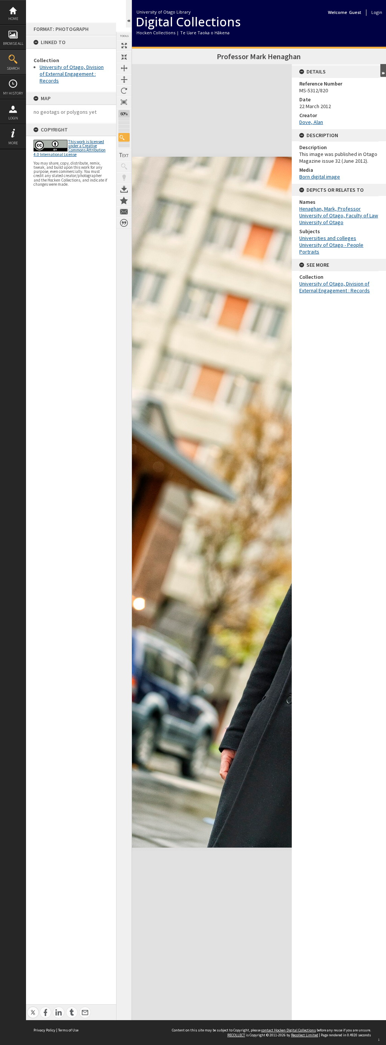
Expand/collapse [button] (383, 70)
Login (13, 118)
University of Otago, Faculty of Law (338, 215)
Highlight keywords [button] (124, 177)
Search (13, 68)
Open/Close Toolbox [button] (129, 14)
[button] (124, 137)
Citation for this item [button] (124, 223)
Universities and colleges (327, 238)
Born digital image (319, 176)
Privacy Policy (44, 1030)
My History (13, 93)
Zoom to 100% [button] (124, 102)
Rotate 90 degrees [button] (124, 90)
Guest (355, 12)
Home (13, 18)
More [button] (13, 143)
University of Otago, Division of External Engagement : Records (72, 74)
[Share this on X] (33, 1008)
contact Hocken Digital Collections (288, 1030)
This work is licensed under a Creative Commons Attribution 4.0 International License (70, 148)
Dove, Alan (311, 122)
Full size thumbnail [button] (124, 45)
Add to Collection (124, 200)
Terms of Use (68, 1030)
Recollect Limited (304, 1035)
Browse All (13, 43)
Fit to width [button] (124, 68)
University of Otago (321, 222)
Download (124, 189)
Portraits (309, 251)
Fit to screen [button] (124, 57)
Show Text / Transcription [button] (124, 155)
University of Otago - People (331, 244)
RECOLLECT (236, 1035)
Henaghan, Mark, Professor (330, 208)
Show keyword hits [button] (124, 166)
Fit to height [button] (124, 79)
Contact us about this (124, 211)
